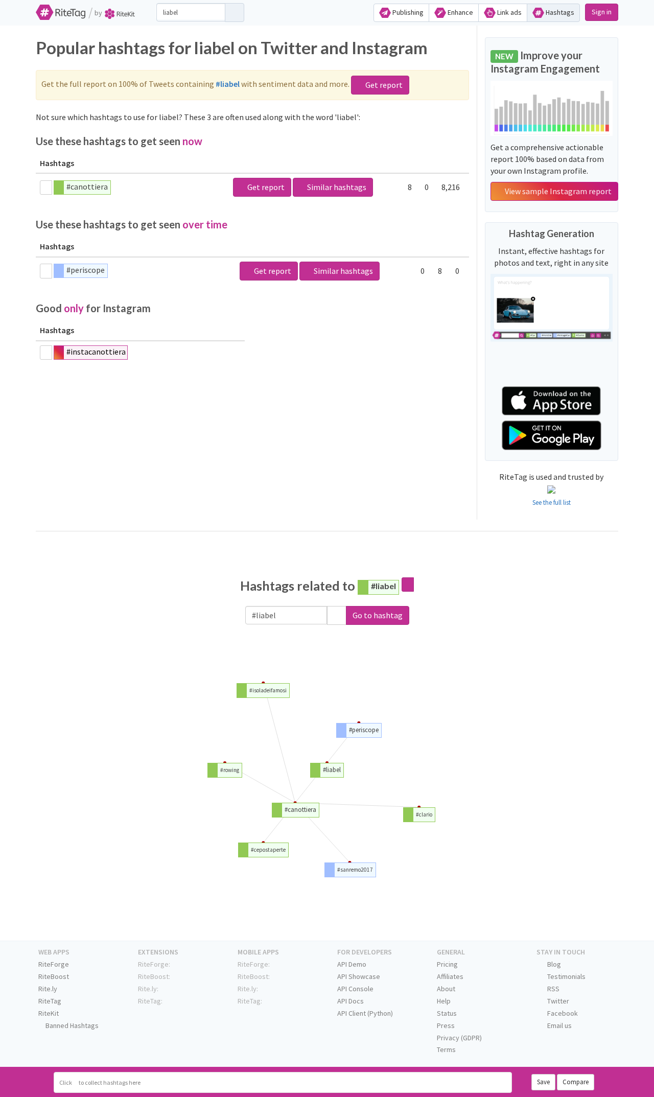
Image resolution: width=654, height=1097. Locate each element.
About (446, 988)
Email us (559, 1025)
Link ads (509, 12)
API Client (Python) (365, 1013)
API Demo (351, 964)
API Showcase (358, 976)
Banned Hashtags (71, 1025)
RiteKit (48, 1013)
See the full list (551, 502)
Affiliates (450, 976)
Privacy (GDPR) (459, 1037)
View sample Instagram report (557, 191)
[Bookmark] (46, 187)
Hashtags (559, 12)
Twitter (557, 1001)
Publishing (407, 12)
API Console (355, 988)
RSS (552, 988)
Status (447, 1013)
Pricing (447, 964)
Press (446, 1025)
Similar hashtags (336, 187)
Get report (383, 85)
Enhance (459, 12)
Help (444, 1001)
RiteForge (53, 964)
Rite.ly (47, 988)
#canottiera (87, 186)
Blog (553, 964)
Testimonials (566, 976)
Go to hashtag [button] (378, 615)
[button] (336, 615)
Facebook (562, 1013)
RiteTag (49, 1001)
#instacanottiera (96, 351)
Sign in (602, 11)
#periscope (85, 270)
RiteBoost (53, 976)
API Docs (350, 1001)
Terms (446, 1049)
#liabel (383, 586)
